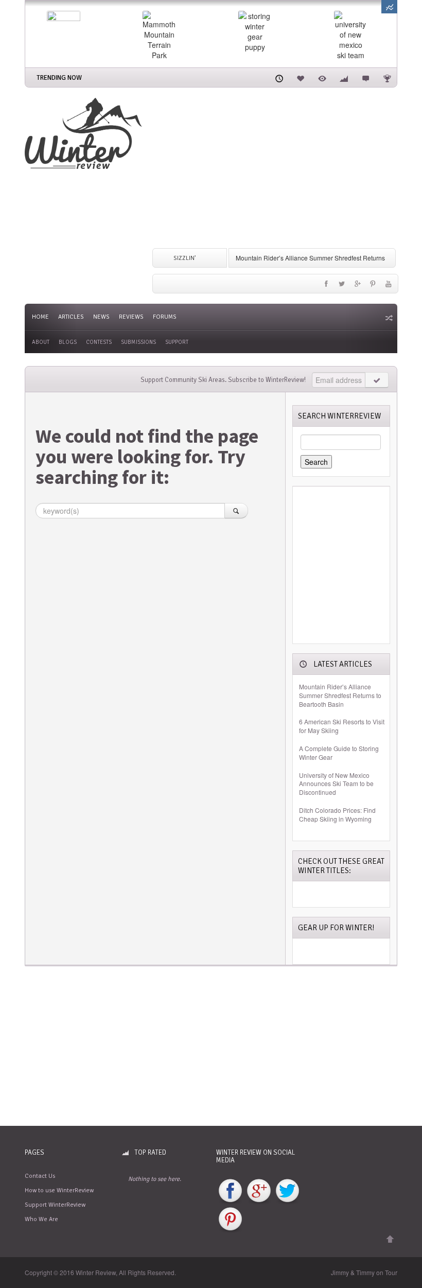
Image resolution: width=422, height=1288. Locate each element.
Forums (165, 317)
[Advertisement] (274, 170)
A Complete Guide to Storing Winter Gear (339, 752)
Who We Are (41, 1219)
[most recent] (279, 77)
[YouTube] (388, 286)
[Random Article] (388, 317)
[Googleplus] (357, 286)
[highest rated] (344, 77)
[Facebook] (326, 286)
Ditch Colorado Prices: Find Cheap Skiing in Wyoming (337, 814)
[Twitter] (341, 286)
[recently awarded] (387, 77)
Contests (99, 342)
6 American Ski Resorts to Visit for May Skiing (341, 726)
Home (40, 317)
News (101, 317)
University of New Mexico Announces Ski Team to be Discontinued (336, 784)
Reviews (131, 317)
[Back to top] (390, 1239)
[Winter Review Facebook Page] (230, 1191)
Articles (71, 317)
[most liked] (300, 77)
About (40, 342)
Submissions (138, 342)
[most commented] (365, 77)
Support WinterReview (55, 1205)
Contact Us (40, 1176)
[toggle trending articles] (389, 6)
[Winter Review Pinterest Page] (230, 1220)
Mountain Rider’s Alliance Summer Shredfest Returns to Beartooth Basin (340, 695)
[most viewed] (322, 77)
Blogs (68, 342)
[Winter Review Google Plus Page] (258, 1191)
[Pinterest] (373, 286)
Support (176, 342)
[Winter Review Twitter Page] (287, 1191)
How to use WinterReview (59, 1190)
